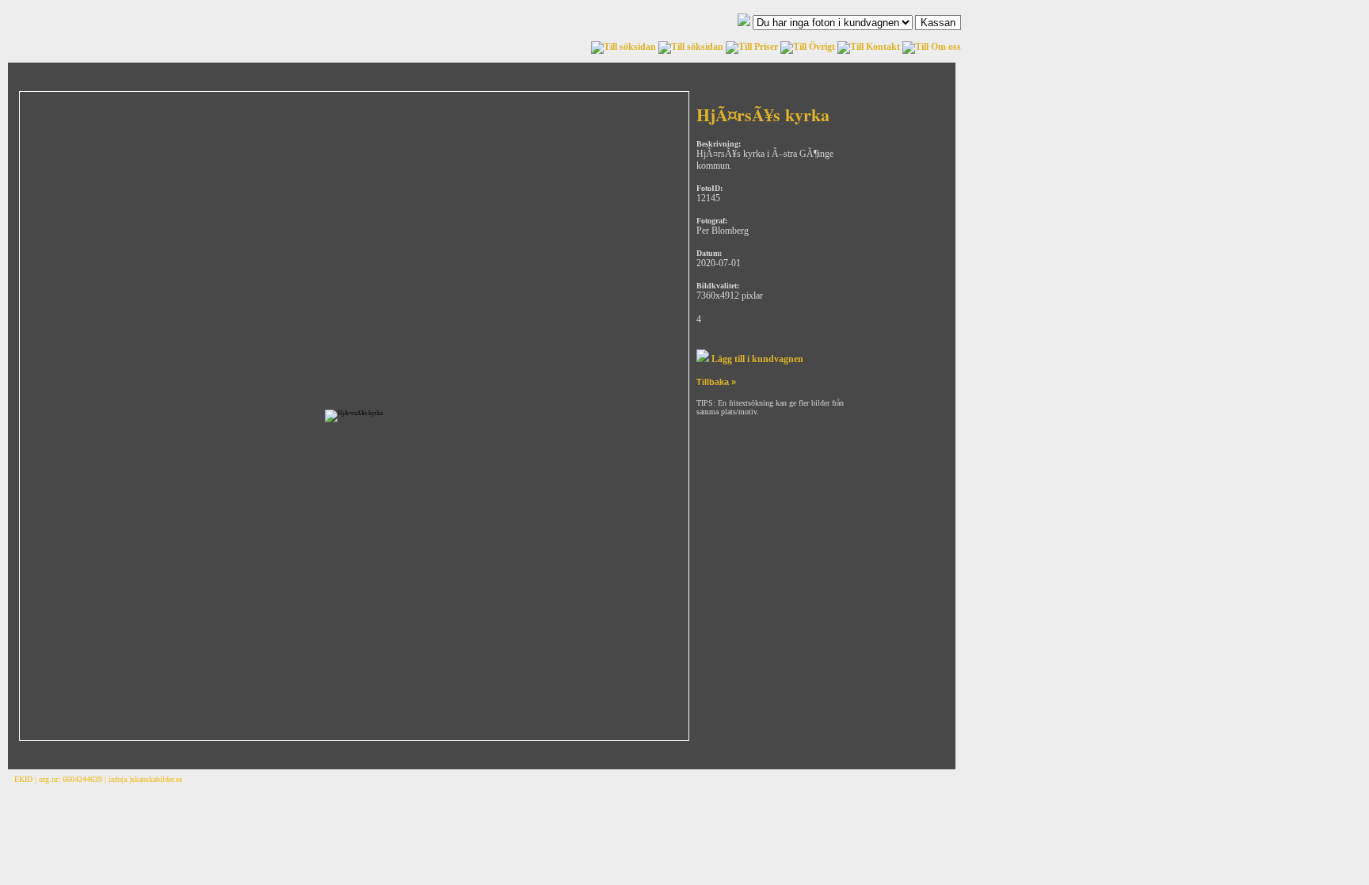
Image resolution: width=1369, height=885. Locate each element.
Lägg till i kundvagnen (756, 358)
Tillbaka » (716, 382)
